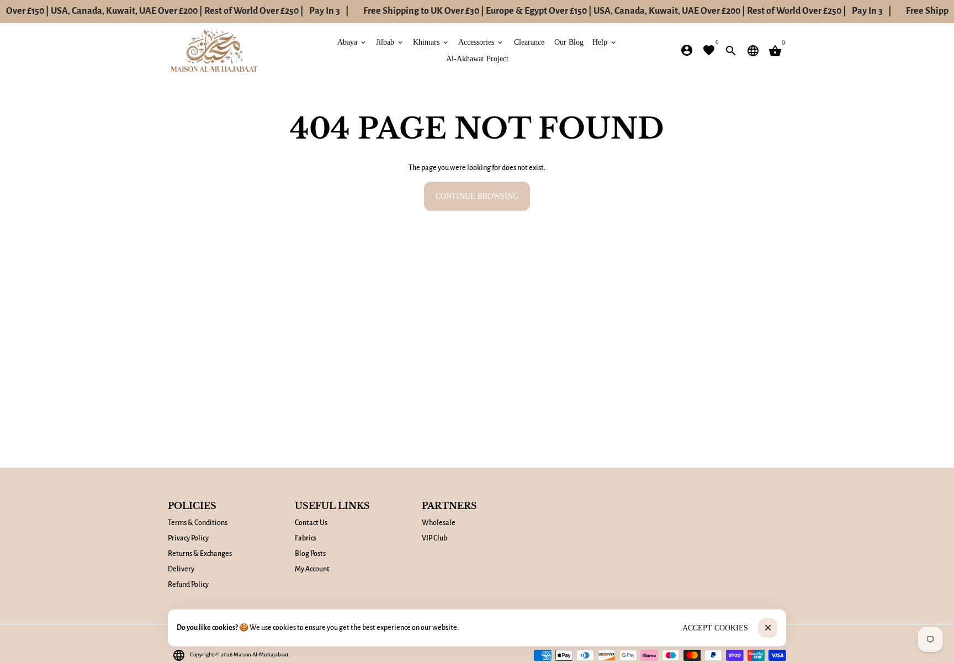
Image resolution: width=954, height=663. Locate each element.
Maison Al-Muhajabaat (261, 654)
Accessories (481, 42)
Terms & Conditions (197, 523)
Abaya (352, 42)
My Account (312, 569)
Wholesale (438, 523)
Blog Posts (310, 554)
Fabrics (305, 538)
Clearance (529, 42)
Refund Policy (188, 584)
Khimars (431, 42)
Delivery (181, 569)
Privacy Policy (188, 538)
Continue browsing (477, 196)
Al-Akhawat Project (477, 58)
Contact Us (311, 523)
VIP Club (434, 538)
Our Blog (569, 42)
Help (604, 42)
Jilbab (390, 42)
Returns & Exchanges (200, 554)
